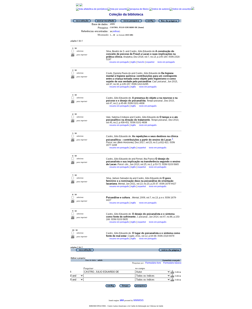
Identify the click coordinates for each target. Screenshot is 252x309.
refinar (116, 31)
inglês (133, 62)
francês (141, 62)
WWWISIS (138, 300)
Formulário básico (172, 263)
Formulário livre (153, 263)
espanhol (150, 62)
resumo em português (119, 62)
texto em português (166, 62)
